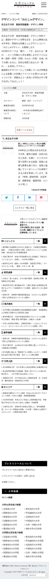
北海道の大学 (9, 509)
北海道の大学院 (10, 537)
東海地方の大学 (10, 517)
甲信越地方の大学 (34, 513)
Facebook (24, 566)
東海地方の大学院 (11, 545)
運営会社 (5, 566)
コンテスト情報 (14, 13)
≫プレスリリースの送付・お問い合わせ (18, 476)
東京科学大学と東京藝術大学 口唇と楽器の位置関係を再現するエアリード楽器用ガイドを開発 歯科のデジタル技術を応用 (24, 288)
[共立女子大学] (8, 168)
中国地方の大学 (33, 521)
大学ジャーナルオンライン (28, 572)
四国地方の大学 (10, 525)
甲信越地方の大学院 (35, 541)
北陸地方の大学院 (34, 545)
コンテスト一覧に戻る (24, 208)
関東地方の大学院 (11, 541)
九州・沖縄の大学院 (35, 553)
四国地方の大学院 (11, 553)
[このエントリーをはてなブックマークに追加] (30, 198)
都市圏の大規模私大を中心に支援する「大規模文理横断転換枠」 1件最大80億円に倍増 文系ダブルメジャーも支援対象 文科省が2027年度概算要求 (24, 250)
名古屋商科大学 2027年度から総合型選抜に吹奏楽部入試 (25, 367)
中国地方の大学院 (34, 549)
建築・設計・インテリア (32, 101)
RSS (11, 566)
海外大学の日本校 (34, 529)
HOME (3, 13)
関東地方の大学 (10, 513)
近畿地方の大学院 (11, 549)
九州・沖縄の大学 (34, 525)
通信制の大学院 (10, 556)
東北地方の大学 (33, 509)
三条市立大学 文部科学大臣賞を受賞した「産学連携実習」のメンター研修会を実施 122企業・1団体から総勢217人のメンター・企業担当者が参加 (24, 409)
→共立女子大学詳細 (38, 190)
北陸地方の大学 (33, 517)
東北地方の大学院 (34, 537)
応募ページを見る (24, 130)
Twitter (16, 566)
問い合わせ (33, 566)
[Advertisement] (21, 439)
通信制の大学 (9, 529)
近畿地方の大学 (10, 521)
